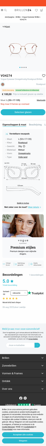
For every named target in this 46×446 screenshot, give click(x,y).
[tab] (23, 358)
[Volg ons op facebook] (20, 398)
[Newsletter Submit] (37, 345)
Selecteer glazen (23, 112)
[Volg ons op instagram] (25, 398)
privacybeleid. (33, 339)
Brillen (39, 79)
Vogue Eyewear (7, 79)
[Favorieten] (36, 10)
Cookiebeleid (29, 427)
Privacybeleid (7, 429)
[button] (43, 75)
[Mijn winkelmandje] (41, 10)
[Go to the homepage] (23, 10)
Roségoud (31, 79)
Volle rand (22, 157)
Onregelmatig (21, 79)
